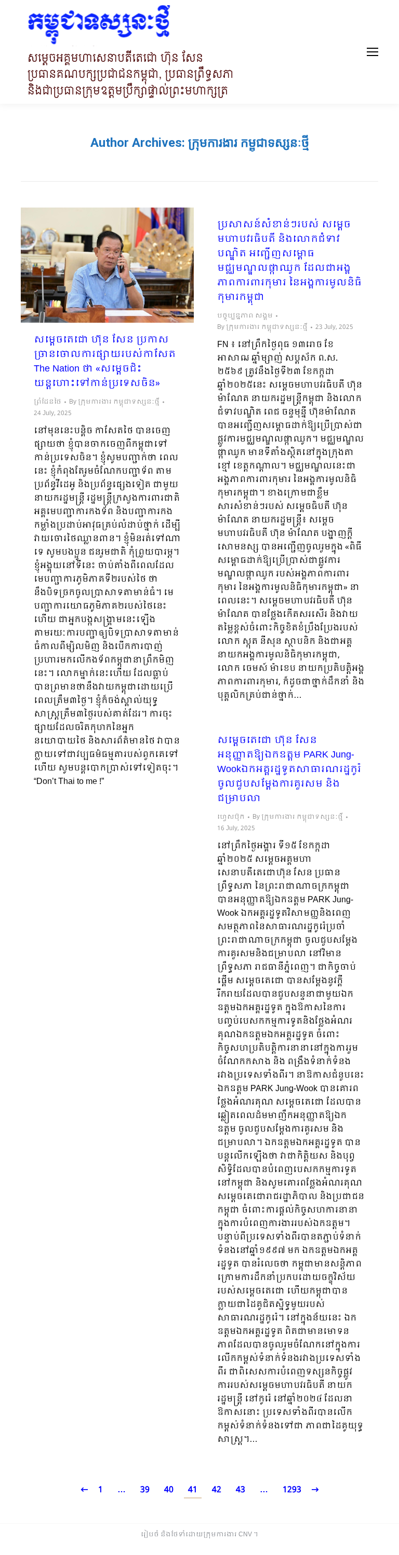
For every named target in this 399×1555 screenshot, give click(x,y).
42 (216, 1490)
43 (240, 1490)
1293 (292, 1490)
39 (145, 1490)
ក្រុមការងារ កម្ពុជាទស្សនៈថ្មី (248, 142)
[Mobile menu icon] (372, 52)
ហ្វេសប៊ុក (231, 817)
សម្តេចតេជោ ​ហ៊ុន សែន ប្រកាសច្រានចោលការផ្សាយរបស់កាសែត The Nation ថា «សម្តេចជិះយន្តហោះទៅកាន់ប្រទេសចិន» (105, 362)
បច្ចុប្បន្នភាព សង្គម (245, 316)
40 (169, 1490)
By (114, 402)
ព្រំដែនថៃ (47, 402)
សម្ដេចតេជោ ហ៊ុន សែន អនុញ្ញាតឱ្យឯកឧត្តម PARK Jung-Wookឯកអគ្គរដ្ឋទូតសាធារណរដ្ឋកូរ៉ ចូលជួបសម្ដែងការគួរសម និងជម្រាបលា (289, 770)
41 (192, 1490)
